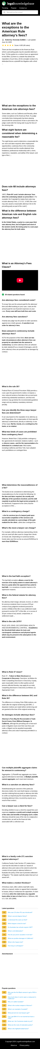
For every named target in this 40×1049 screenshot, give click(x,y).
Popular (13, 8)
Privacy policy (24, 1045)
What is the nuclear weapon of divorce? (20, 1005)
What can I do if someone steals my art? (20, 1021)
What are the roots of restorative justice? (20, 1025)
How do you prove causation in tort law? (20, 934)
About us (14, 1045)
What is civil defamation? (15, 931)
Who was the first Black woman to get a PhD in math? (22, 993)
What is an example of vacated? (18, 1009)
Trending (5, 8)
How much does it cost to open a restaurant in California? (22, 997)
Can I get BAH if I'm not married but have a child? (21, 1017)
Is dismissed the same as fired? (17, 920)
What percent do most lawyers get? (19, 1013)
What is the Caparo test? (15, 942)
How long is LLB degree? (15, 946)
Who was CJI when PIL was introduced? (20, 912)
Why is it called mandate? (16, 1001)
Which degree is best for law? (17, 923)
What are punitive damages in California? (20, 938)
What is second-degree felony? (17, 916)
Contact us (23, 8)
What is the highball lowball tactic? (18, 1028)
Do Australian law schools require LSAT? (20, 927)
